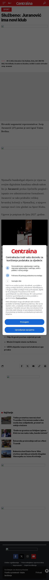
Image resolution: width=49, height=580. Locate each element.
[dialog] (24, 290)
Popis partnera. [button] (21, 298)
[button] (24, 281)
